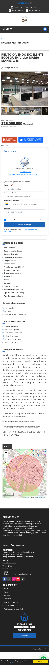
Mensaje (7, 208)
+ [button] (6, 452)
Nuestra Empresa (11, 602)
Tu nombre (8, 185)
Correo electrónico (11, 193)
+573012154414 (17, 10)
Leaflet (27, 497)
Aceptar (40, 661)
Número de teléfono (12, 200)
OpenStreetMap (41, 497)
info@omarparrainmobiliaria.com (26, 7)
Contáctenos (9, 605)
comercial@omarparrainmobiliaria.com (25, 174)
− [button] (6, 456)
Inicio (3, 39)
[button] (45, 74)
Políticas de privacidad (13, 609)
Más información (17, 663)
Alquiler (7, 595)
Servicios (7, 599)
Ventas (6, 592)
